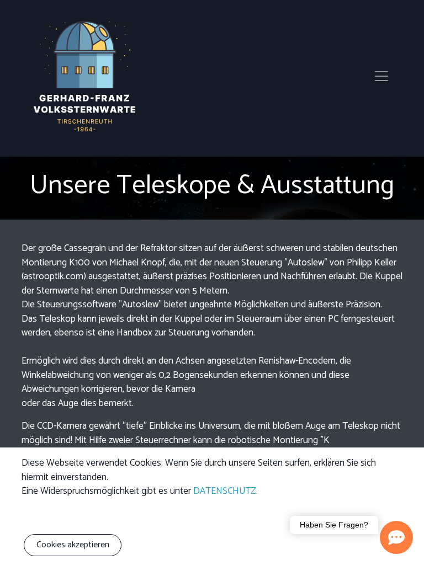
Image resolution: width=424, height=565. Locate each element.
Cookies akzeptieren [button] (72, 544)
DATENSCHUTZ (224, 491)
